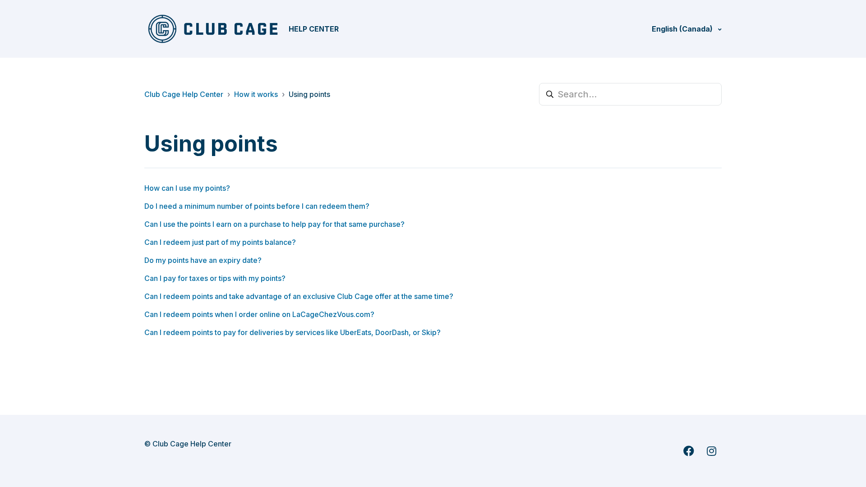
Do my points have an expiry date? (203, 260)
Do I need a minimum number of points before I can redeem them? (256, 206)
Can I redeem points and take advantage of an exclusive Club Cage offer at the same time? (298, 296)
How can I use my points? (187, 188)
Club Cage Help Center (183, 94)
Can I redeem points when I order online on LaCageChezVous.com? (259, 314)
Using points (309, 94)
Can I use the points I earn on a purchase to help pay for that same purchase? (274, 224)
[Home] (212, 29)
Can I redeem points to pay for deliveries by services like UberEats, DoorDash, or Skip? (292, 332)
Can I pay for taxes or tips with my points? (215, 278)
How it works (256, 94)
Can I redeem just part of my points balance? (220, 242)
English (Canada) (683, 28)
